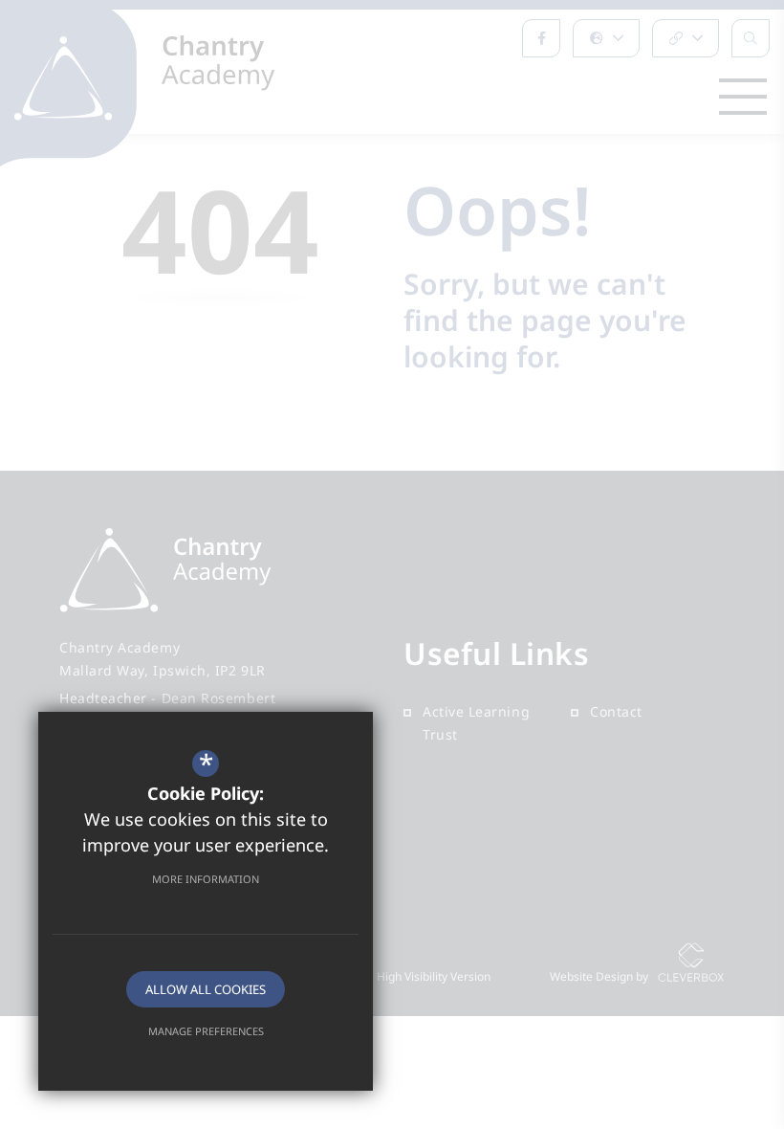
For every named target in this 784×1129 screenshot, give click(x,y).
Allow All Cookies (205, 989)
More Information (205, 879)
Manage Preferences (206, 1031)
